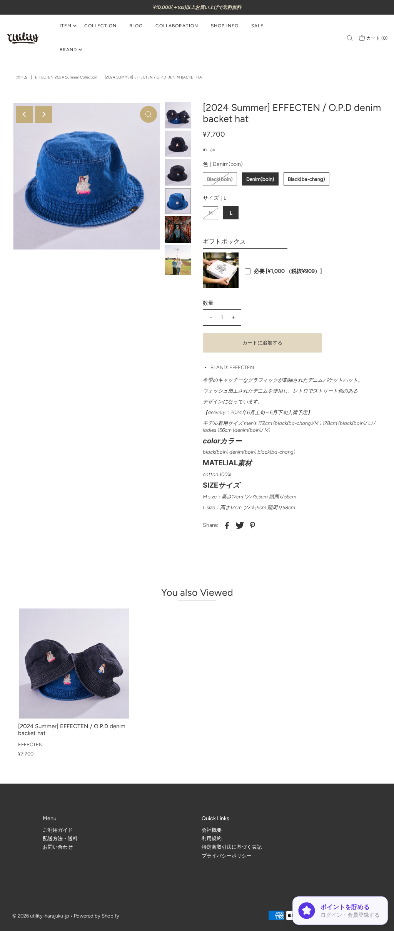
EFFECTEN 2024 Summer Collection (66, 77)
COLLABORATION (176, 25)
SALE (257, 25)
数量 (208, 303)
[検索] (349, 38)
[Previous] (24, 114)
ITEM (66, 25)
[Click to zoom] (148, 114)
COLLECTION (100, 25)
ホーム (22, 77)
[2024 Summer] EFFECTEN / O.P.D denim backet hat (71, 730)
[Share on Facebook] (227, 525)
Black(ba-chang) (306, 179)
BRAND (68, 49)
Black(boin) (220, 179)
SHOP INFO (225, 25)
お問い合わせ (58, 847)
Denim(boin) (260, 179)
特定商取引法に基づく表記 (232, 847)
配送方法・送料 (60, 838)
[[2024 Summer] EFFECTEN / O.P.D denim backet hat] (74, 663)
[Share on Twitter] (239, 525)
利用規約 (212, 838)
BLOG (136, 25)
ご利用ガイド (58, 829)
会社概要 (212, 829)
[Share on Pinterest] (252, 525)
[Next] (43, 114)
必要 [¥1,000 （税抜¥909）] (288, 271)
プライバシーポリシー (227, 856)
